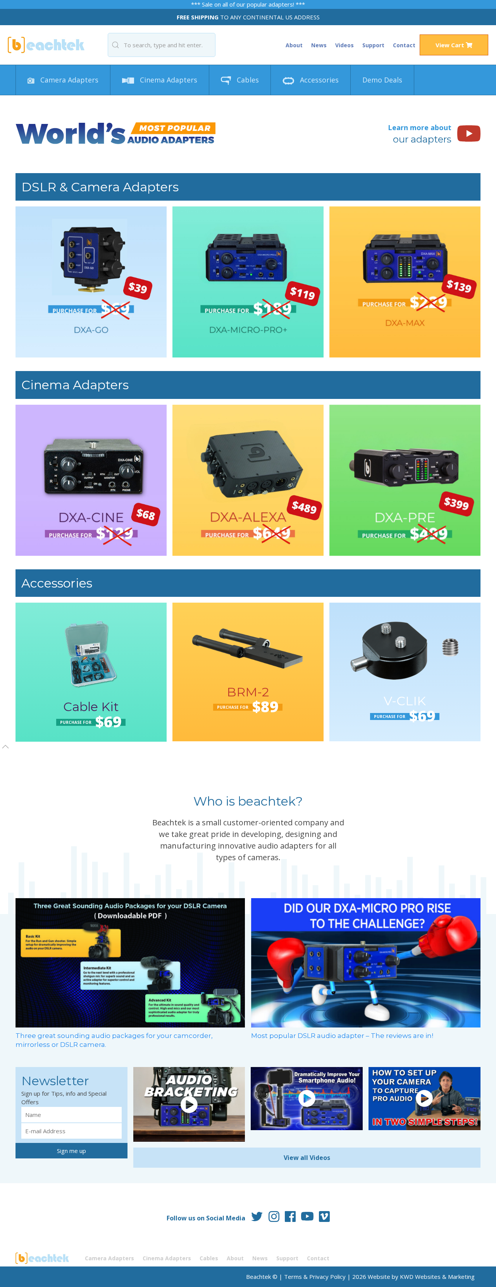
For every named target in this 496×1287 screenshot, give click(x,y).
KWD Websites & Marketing (437, 1276)
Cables (247, 79)
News (319, 45)
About (294, 45)
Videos (344, 45)
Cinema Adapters (167, 79)
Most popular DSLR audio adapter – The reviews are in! (342, 1036)
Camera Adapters (68, 79)
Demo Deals (382, 79)
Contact (404, 45)
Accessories (318, 79)
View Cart (451, 45)
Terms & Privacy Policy (315, 1276)
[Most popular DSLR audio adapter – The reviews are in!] (365, 962)
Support (373, 45)
